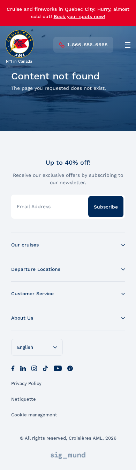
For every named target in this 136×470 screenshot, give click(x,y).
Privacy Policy (26, 383)
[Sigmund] (68, 455)
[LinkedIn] (23, 367)
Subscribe (106, 207)
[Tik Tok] (45, 367)
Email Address (34, 206)
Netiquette (23, 399)
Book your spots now (79, 16)
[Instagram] (34, 367)
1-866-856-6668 (87, 44)
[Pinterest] (70, 367)
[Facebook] (12, 367)
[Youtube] (58, 367)
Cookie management (34, 414)
